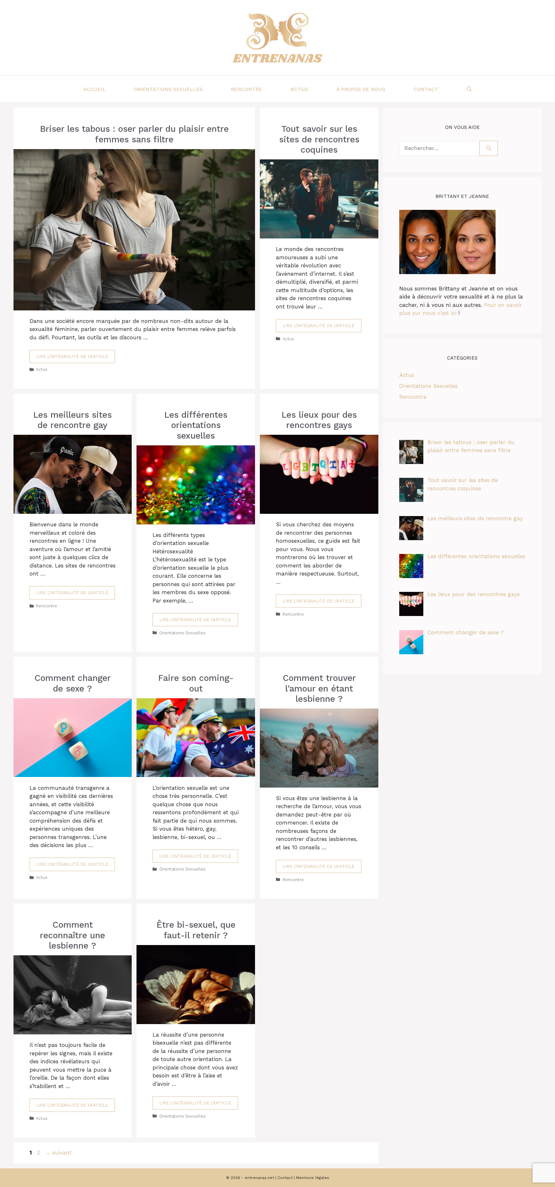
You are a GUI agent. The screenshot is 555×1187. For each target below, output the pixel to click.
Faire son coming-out (195, 683)
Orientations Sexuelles (168, 89)
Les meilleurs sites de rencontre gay (72, 420)
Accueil (94, 89)
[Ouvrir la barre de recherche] (469, 89)
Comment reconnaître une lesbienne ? (72, 935)
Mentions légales (312, 1177)
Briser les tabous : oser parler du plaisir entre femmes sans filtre (134, 134)
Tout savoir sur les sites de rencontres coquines (319, 139)
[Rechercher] (489, 148)
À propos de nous (360, 89)
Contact (426, 89)
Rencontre (246, 89)
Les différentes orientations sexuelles (195, 425)
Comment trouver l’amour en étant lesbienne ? (319, 688)
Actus (299, 89)
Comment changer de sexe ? (72, 683)
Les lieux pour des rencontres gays (319, 420)
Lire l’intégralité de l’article (72, 356)
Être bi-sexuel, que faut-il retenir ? (195, 930)
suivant (58, 1152)
